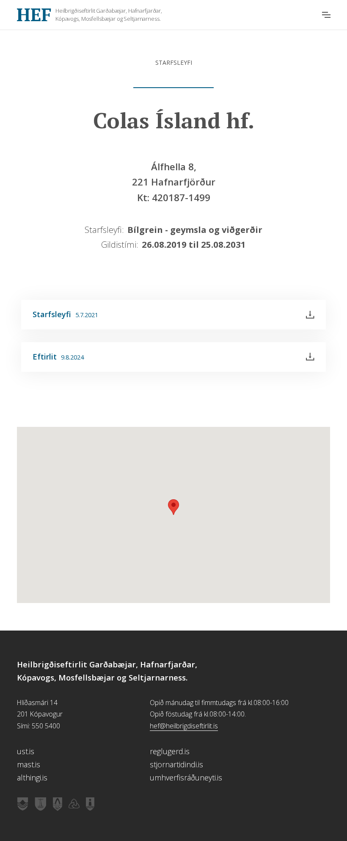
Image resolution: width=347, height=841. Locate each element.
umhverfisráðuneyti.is (186, 777)
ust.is (25, 751)
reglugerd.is (170, 751)
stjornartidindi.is (176, 764)
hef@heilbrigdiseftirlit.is (184, 725)
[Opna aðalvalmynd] (326, 14)
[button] (173, 507)
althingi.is (32, 777)
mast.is (28, 764)
